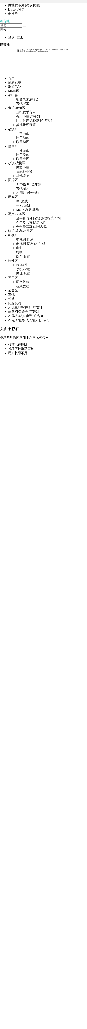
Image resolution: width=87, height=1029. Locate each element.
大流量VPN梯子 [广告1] (25, 307)
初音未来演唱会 (27, 99)
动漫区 (13, 129)
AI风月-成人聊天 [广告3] (25, 316)
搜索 (3, 29)
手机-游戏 (23, 205)
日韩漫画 (22, 150)
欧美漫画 (22, 158)
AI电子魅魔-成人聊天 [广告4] (28, 320)
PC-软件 (22, 265)
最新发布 (14, 82)
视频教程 (22, 286)
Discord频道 (16, 9)
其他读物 (22, 175)
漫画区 (13, 146)
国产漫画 (22, 154)
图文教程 (22, 282)
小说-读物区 (16, 163)
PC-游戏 (22, 201)
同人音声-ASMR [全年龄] (34, 120)
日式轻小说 (24, 171)
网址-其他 (23, 273)
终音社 (5, 21)
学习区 (13, 277)
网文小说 (22, 167)
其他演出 (22, 103)
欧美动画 (22, 142)
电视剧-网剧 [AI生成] (31, 243)
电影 (19, 248)
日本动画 (22, 133)
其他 (11, 294)
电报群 (13, 13)
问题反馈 (14, 303)
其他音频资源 (26, 125)
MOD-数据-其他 (27, 209)
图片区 (13, 180)
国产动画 (22, 137)
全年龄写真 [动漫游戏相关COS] (38, 218)
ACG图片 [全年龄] (29, 184)
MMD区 (13, 91)
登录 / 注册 (15, 37)
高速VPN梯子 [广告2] (23, 311)
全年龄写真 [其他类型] (32, 226)
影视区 (13, 235)
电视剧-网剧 (24, 239)
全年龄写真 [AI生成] (30, 222)
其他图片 (22, 188)
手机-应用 (23, 269)
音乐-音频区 (16, 108)
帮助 (11, 299)
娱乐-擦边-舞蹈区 (20, 231)
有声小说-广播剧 (28, 116)
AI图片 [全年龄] (27, 192)
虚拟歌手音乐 (26, 112)
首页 (11, 78)
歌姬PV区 (15, 86)
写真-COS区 (16, 214)
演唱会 (13, 95)
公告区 (13, 290)
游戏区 (13, 197)
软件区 (13, 260)
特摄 (19, 252)
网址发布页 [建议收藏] (24, 5)
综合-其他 (23, 256)
